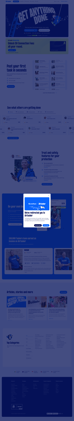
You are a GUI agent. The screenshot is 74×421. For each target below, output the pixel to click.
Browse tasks (38, 225)
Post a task (46, 225)
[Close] (48, 195)
